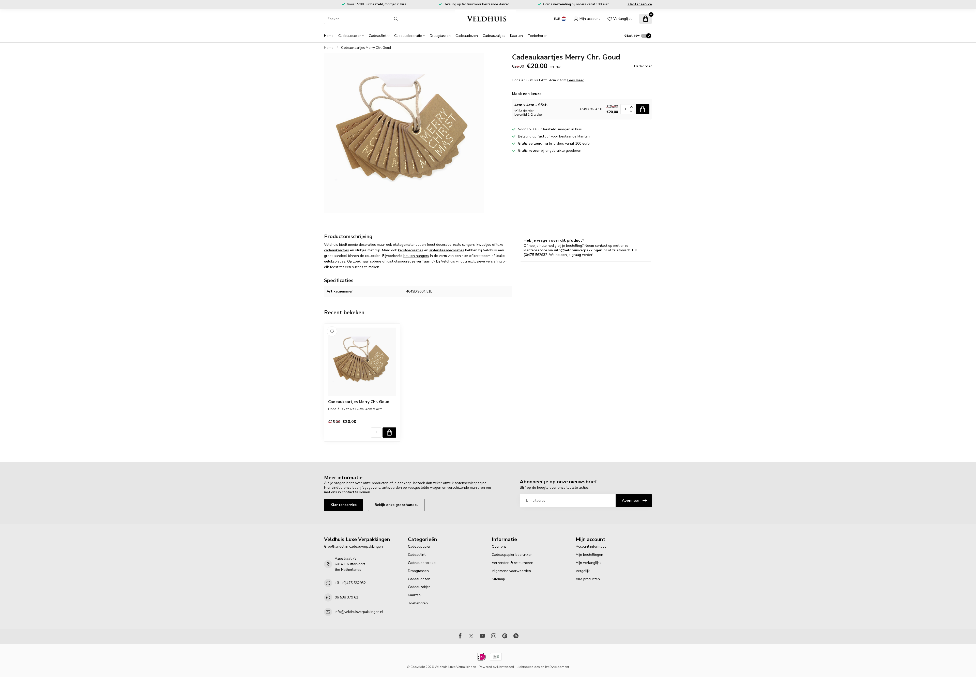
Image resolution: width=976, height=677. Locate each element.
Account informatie (591, 546)
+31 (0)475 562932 (350, 582)
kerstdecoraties (410, 250)
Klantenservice (640, 4)
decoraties (367, 244)
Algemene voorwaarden (511, 570)
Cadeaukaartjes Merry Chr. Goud (366, 47)
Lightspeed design (530, 667)
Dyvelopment (559, 667)
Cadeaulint (377, 35)
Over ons (499, 546)
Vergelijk (583, 570)
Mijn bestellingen (589, 554)
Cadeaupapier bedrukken (512, 554)
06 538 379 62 (346, 597)
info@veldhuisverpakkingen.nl (359, 611)
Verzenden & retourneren (512, 562)
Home (328, 35)
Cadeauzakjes (494, 35)
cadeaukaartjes (336, 250)
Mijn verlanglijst (588, 562)
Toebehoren (537, 35)
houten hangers (416, 255)
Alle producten (588, 579)
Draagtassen (440, 35)
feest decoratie (439, 244)
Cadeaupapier (349, 35)
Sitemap (498, 579)
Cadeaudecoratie (408, 35)
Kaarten (516, 35)
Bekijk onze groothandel (396, 504)
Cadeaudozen (466, 35)
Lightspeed (505, 667)
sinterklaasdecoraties (446, 250)
